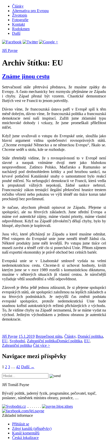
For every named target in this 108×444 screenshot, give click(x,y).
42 (18, 367)
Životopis (19, 15)
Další (16, 33)
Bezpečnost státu (49, 336)
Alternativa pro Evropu (30, 11)
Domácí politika (90, 336)
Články (18, 6)
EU (5, 341)
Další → (27, 367)
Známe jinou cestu (25, 76)
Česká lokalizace (25, 437)
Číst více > (41, 345)
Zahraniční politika (42, 341)
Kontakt (18, 24)
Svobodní (17, 341)
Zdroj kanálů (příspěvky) (31, 428)
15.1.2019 (27, 336)
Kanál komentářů (25, 433)
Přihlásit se (20, 424)
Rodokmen (21, 29)
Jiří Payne (10, 50)
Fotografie (20, 20)
